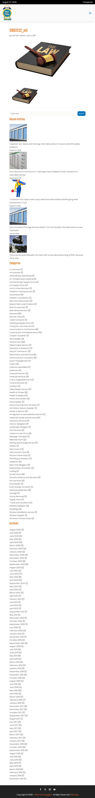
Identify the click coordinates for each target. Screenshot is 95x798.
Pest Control (15, 449)
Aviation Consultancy (19, 298)
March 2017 (15, 734)
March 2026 (15, 545)
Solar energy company (20, 487)
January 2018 (15, 703)
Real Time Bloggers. (43, 794)
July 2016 (13, 756)
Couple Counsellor (18, 335)
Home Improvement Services (23, 405)
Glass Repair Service (19, 389)
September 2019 (17, 643)
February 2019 (16, 665)
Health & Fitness (17, 392)
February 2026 (16, 548)
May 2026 (14, 539)
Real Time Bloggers (18, 465)
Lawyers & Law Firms (19, 433)
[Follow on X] (45, 789)
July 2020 (14, 627)
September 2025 (17, 564)
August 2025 (15, 567)
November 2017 (17, 709)
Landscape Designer (19, 427)
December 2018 (17, 671)
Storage (13, 493)
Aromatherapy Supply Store (22, 282)
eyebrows (14, 370)
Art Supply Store (17, 285)
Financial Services (18, 376)
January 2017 (15, 741)
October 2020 (16, 621)
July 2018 (13, 684)
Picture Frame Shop (19, 455)
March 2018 (15, 696)
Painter (13, 446)
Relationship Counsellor (20, 468)
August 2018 (15, 681)
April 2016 (14, 766)
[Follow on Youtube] (54, 789)
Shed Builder (15, 483)
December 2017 (17, 706)
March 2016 (15, 769)
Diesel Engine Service (19, 345)
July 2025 (14, 570)
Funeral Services (17, 383)
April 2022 (14, 608)
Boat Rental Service (18, 310)
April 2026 (14, 542)
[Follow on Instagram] (50, 789)
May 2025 (14, 577)
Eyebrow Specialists (19, 367)
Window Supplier (17, 515)
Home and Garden (18, 398)
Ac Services (15, 269)
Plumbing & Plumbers (19, 458)
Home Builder (16, 402)
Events (13, 364)
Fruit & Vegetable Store (20, 379)
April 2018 (14, 693)
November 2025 (17, 558)
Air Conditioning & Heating (21, 279)
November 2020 (17, 618)
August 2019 (15, 646)
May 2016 (14, 763)
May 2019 (14, 655)
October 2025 (16, 561)
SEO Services (15, 480)
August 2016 (15, 753)
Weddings (14, 509)
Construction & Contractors (22, 329)
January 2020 (16, 633)
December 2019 (17, 637)
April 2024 (14, 589)
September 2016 (17, 750)
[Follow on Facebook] (40, 789)
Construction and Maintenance (24, 332)
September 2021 (17, 611)
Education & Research (20, 348)
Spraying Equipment (19, 490)
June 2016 (14, 759)
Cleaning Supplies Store (20, 323)
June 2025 (14, 574)
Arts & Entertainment (19, 288)
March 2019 (15, 662)
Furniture (14, 386)
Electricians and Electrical (21, 354)
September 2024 (17, 583)
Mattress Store (16, 439)
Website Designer (18, 506)
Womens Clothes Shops (20, 518)
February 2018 (16, 700)
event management (19, 361)
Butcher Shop (16, 316)
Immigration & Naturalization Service (26, 414)
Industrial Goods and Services (23, 417)
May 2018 (14, 690)
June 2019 (14, 652)
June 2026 (14, 536)
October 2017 (16, 712)
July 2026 (14, 532)
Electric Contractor (18, 351)
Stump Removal (17, 496)
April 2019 (14, 659)
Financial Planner (17, 373)
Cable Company (17, 320)
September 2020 (17, 624)
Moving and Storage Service (22, 442)
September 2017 (17, 715)
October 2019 (16, 640)
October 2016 (16, 747)
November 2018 (17, 674)
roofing (13, 471)
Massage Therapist (18, 436)
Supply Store (15, 499)
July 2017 (13, 722)
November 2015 (17, 778)
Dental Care (15, 342)
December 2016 (17, 744)
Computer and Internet (20, 326)
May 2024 (14, 586)
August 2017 (15, 718)
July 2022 (14, 602)
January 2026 (16, 552)
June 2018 (14, 687)
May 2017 (14, 728)
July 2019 (13, 649)
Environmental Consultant (21, 357)
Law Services (15, 430)
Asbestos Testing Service (21, 291)
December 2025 (17, 555)
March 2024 (15, 592)
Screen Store (15, 474)
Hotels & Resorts (17, 411)
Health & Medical (17, 395)
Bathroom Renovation (20, 301)
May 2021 (14, 615)
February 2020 (16, 630)
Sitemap (74, 794)
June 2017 (14, 725)
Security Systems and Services (23, 477)
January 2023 (16, 599)
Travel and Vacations (19, 502)
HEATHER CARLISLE (19, 35)
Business (13, 313)
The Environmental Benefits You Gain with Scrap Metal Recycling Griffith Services (46, 255)
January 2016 (15, 775)
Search (81, 113)
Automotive (15, 294)
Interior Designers (18, 424)
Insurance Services (18, 420)
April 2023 (14, 596)
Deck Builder (15, 339)
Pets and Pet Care (18, 452)
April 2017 (14, 731)
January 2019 (15, 668)
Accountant (15, 272)
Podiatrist (14, 461)
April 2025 (14, 580)
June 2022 (14, 605)
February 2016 (16, 772)
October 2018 (16, 678)
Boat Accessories (17, 307)
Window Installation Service (22, 512)
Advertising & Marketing (20, 275)
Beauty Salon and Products (22, 304)
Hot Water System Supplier (22, 408)
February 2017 (16, 737)
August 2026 (15, 529)
